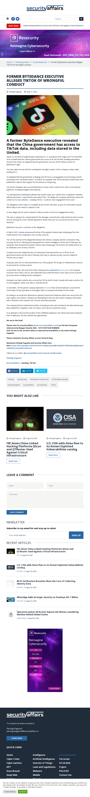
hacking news (22, 379)
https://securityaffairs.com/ (46, 325)
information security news (39, 379)
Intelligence (39, 755)
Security (20, 571)
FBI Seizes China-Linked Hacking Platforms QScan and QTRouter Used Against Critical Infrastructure (43, 25)
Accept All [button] (22, 792)
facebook (14, 371)
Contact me (65, 774)
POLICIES (64, 770)
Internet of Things (42, 762)
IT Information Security (60, 379)
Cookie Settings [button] (9, 792)
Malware (37, 770)
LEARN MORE (16, 738)
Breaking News (22, 62)
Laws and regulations (44, 766)
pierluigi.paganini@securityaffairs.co (22, 731)
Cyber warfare (14, 762)
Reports (20, 587)
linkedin (28, 371)
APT (18, 555)
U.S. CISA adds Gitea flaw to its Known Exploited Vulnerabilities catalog (64, 446)
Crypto (62, 766)
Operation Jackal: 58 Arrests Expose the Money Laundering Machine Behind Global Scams (48, 613)
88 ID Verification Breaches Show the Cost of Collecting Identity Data (46, 582)
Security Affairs (28, 385)
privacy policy (65, 270)
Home (9, 62)
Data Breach (13, 770)
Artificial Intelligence (44, 759)
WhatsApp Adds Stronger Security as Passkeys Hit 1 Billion (47, 597)
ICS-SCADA (64, 762)
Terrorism (64, 759)
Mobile (36, 774)
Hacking (11, 379)
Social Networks (40, 62)
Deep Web (12, 774)
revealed (48, 288)
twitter (42, 371)
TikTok (53, 385)
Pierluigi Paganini (15, 92)
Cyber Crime (21, 618)
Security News (42, 385)
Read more (13, 461)
